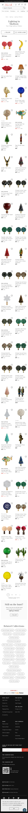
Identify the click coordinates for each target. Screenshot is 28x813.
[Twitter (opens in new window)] (18, 798)
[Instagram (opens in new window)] (4, 798)
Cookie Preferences (17, 805)
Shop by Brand (5, 726)
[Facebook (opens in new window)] (9, 798)
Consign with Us (18, 709)
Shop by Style (5, 723)
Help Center (4, 700)
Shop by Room (5, 735)
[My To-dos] (15, 4)
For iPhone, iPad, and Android (8, 764)
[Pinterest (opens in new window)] (13, 798)
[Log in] (13, 4)
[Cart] (25, 4)
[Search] (24, 8)
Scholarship (17, 735)
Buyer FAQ (17, 700)
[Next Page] (19, 594)
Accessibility (5, 714)
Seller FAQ (17, 712)
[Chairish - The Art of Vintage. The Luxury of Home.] (8, 4)
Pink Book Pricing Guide (7, 712)
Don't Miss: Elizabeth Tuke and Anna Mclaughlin (14, 1)
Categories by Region (6, 729)
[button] (3, 4)
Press (16, 732)
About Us (17, 723)
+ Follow (7, 32)
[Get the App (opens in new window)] (6, 770)
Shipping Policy (5, 709)
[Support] (24, 810)
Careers (16, 729)
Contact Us (4, 703)
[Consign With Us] (19, 4)
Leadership (17, 726)
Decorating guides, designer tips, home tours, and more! (12, 758)
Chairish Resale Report (20, 738)
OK (14, 808)
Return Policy (5, 706)
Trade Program (18, 703)
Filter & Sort (22, 32)
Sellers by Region (5, 732)
